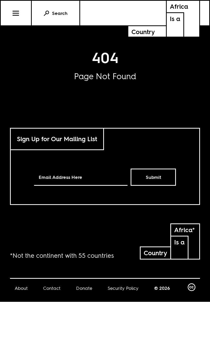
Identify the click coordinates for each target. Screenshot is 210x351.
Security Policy (123, 288)
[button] (16, 13)
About (21, 288)
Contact (51, 288)
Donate (84, 288)
